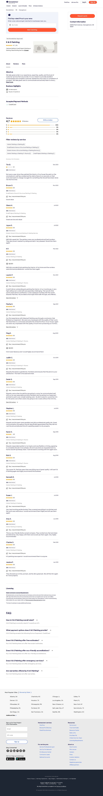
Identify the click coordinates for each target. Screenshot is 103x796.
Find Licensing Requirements (34, 600)
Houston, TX (35, 700)
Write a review (47, 120)
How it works (73, 747)
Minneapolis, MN (36, 704)
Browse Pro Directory (46, 727)
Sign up (16, 742)
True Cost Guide (74, 727)
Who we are (73, 749)
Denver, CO (14, 700)
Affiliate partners (74, 765)
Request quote (82, 16)
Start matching (32, 30)
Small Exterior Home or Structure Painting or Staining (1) (23, 147)
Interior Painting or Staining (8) (16, 144)
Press (71, 754)
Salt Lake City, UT (58, 708)
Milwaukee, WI (14, 704)
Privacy (42, 783)
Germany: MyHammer (41, 778)
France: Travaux (31, 778)
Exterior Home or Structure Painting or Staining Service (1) (23, 150)
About (8, 64)
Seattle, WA (56, 712)
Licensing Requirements (76, 740)
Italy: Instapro (52, 778)
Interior (8, 6)
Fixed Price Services (45, 730)
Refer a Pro (73, 733)
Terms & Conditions (61, 786)
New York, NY (78, 704)
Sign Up (92, 2)
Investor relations (74, 757)
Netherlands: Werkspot (62, 778)
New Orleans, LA (57, 704)
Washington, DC (79, 712)
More (30, 6)
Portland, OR (35, 708)
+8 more (26, 50)
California (47, 783)
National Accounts (45, 757)
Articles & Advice (38, 6)
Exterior (14, 6)
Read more (9, 82)
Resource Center (74, 730)
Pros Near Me (73, 735)
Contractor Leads (45, 754)
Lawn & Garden (22, 6)
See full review (11, 298)
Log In (84, 2)
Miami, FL (77, 700)
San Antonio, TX (79, 708)
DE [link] (16, 10)
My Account (73, 725)
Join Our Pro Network (46, 749)
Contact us (73, 759)
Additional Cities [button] (10, 715)
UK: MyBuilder (72, 778)
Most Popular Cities (11, 692)
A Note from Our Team (76, 738)
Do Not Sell (53, 783)
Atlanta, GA (13, 696)
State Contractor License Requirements (17, 592)
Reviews (16, 64)
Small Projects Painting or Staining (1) (43, 153)
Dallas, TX (77, 696)
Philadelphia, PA (15, 708)
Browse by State (25, 692)
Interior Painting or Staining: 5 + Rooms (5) (19, 153)
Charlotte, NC (35, 696)
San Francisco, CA (37, 712)
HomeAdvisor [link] (10, 10)
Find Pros (42, 725)
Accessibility (59, 783)
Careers (72, 752)
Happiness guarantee (76, 762)
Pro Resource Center (45, 752)
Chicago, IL (56, 696)
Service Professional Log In (47, 747)
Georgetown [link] (22, 10)
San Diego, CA (14, 712)
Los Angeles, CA (57, 700)
